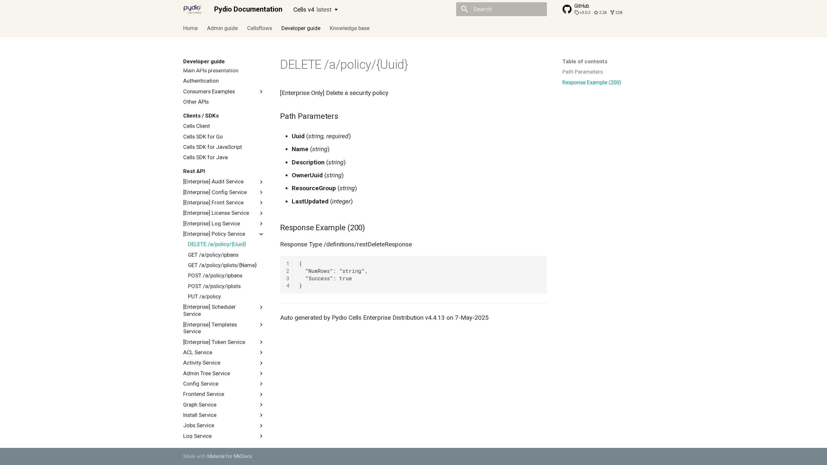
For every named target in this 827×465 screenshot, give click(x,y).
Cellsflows (259, 28)
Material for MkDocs (229, 456)
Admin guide (222, 28)
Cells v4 (312, 9)
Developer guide (300, 28)
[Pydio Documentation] (192, 9)
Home (190, 28)
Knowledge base (349, 28)
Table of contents (584, 61)
